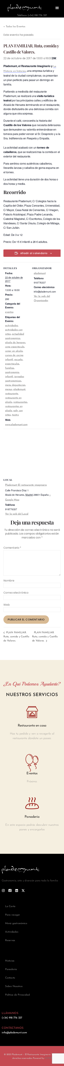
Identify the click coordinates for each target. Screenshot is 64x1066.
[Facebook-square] (10, 890)
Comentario (12, 547)
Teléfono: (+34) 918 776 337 (32, 15)
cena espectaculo (14, 347)
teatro (15, 415)
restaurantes (20, 402)
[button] (57, 8)
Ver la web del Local (16, 514)
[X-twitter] (23, 890)
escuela (18, 359)
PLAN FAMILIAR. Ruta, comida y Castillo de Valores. (16, 636)
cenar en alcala (14, 351)
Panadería (11, 969)
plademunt (19, 389)
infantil (9, 376)
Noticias (9, 961)
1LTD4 (48, 1058)
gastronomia (12, 372)
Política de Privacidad (17, 995)
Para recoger (12, 915)
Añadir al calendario (33, 253)
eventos (9, 312)
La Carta (10, 906)
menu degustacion (15, 385)
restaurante (11, 393)
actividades (11, 325)
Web (6, 604)
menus (8, 389)
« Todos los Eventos (14, 26)
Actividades (11, 932)
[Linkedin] (16, 890)
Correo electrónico (16, 592)
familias (9, 368)
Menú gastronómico (16, 923)
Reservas (10, 940)
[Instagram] (3, 890)
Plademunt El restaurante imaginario (26, 485)
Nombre (8, 580)
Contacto (10, 978)
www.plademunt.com (16, 424)
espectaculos (12, 364)
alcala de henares (15, 342)
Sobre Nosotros (14, 986)
